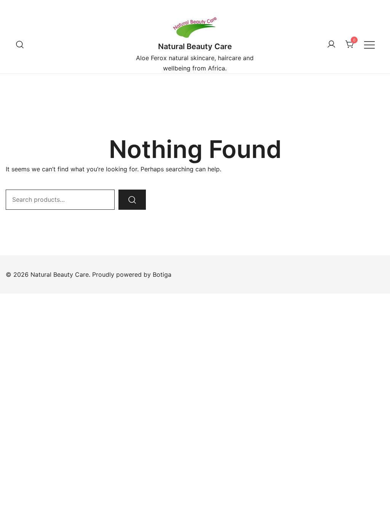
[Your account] (331, 44)
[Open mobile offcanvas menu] (369, 44)
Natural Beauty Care (195, 46)
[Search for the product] (132, 200)
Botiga (162, 274)
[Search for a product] (20, 44)
